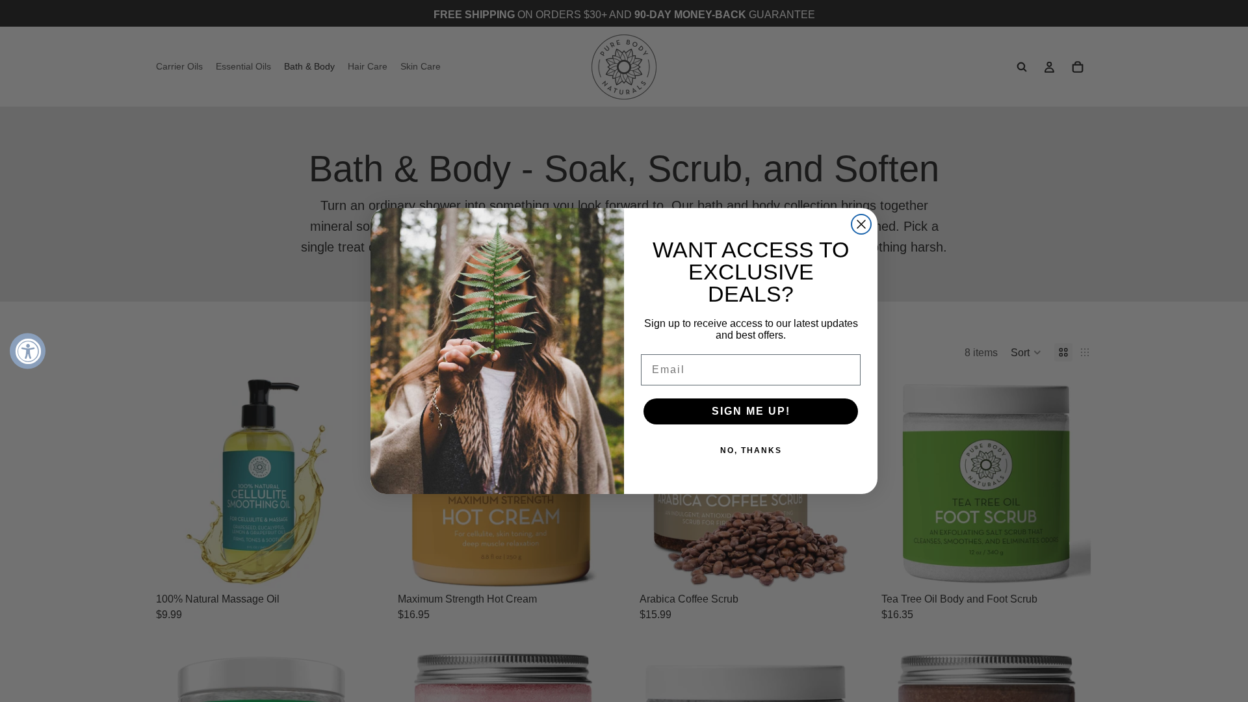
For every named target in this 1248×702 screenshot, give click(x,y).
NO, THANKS (751, 450)
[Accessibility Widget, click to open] (28, 351)
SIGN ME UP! (751, 411)
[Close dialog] (861, 224)
